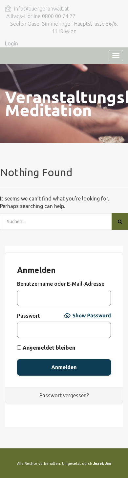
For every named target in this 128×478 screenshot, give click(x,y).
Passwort (28, 316)
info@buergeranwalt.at (41, 9)
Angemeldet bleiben (48, 348)
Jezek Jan (102, 463)
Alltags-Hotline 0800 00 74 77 (40, 16)
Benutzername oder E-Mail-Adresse (60, 284)
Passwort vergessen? (64, 395)
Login (11, 43)
